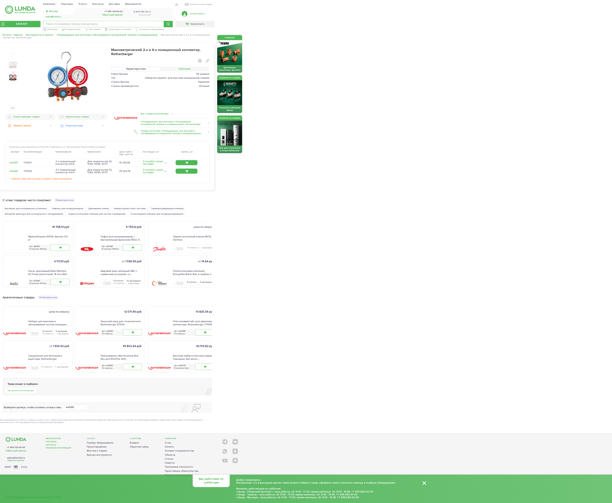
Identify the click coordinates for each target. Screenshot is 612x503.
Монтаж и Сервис (97, 450)
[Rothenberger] (125, 118)
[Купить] (186, 162)
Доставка (114, 4)
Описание (184, 68)
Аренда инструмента (99, 454)
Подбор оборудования (100, 442)
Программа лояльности (179, 466)
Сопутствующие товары (26, 116)
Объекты (170, 454)
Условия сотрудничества (179, 450)
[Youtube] (224, 460)
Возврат (134, 442)
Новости (170, 462)
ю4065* (13, 162)
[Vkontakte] (234, 441)
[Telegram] (224, 441)
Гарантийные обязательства (181, 471)
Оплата (169, 446)
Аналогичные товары (77, 116)
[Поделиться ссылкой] (207, 61)
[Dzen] (234, 460)
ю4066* (13, 171)
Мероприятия (133, 4)
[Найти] (168, 24)
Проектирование (97, 446)
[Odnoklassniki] (234, 450)
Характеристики (136, 68)
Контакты (98, 4)
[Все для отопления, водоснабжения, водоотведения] (20, 10)
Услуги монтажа (74, 125)
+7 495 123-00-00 (113, 11)
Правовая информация (58, 448)
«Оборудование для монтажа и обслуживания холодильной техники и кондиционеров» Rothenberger (171, 123)
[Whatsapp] (224, 450)
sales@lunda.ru (53, 16)
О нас (168, 442)
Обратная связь (139, 446)
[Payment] (16, 467)
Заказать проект (22, 125)
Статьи (169, 458)
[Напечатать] (200, 61)
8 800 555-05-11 (142, 12)
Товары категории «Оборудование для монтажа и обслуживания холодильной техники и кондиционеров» (171, 132)
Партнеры (67, 4)
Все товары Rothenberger (155, 113)
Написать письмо (15, 460)
